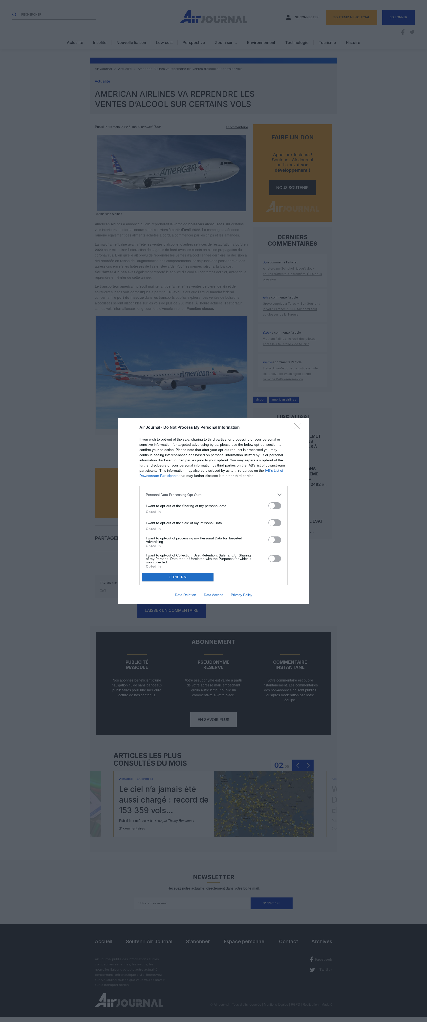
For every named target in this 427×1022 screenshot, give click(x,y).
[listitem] (213, 494)
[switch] (274, 505)
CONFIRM (178, 577)
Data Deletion (185, 595)
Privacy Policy (241, 595)
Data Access (213, 595)
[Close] (299, 427)
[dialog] (213, 511)
